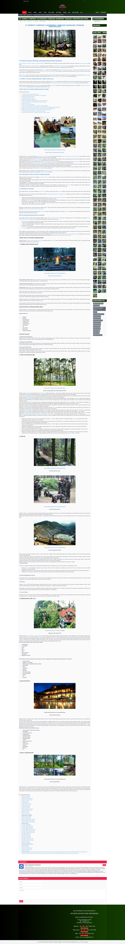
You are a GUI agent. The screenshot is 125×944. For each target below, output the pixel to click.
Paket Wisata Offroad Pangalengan (29, 99)
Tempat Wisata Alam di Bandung (38, 162)
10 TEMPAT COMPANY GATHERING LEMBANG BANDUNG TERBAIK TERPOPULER (54, 26)
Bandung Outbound (63, 851)
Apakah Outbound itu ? (26, 103)
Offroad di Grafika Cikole (27, 847)
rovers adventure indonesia (99, 314)
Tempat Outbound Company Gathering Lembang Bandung (31, 63)
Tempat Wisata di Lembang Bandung (60, 65)
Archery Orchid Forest (98, 334)
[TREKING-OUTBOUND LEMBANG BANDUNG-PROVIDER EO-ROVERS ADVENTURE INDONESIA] (95, 127)
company (24, 413)
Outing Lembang (25, 801)
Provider (60, 69)
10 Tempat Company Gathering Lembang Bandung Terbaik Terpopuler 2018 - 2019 (48, 14)
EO (63, 69)
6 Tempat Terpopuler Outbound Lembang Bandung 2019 (33, 110)
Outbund (87, 166)
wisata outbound (44, 171)
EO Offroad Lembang (26, 836)
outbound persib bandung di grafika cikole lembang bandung (99, 308)
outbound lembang (97, 318)
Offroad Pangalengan (26, 824)
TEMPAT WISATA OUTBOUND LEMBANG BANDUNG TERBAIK (34, 89)
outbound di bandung (61, 197)
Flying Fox (77, 398)
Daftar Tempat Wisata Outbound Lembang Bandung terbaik (65, 233)
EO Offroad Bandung (26, 833)
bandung (26, 407)
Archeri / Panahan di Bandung (28, 104)
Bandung (86, 63)
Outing (72, 853)
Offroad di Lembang (26, 842)
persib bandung (96, 305)
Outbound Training (25, 226)
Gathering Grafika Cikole (27, 810)
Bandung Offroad (25, 845)
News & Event (29, 14)
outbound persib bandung (98, 303)
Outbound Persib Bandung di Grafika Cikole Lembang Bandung (35, 105)
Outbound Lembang (68, 69)
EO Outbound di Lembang (65, 853)
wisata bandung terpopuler (35, 160)
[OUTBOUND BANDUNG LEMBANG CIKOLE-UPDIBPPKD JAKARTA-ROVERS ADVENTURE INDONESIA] (100, 141)
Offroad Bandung (25, 811)
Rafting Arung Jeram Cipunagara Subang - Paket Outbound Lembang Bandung (38, 108)
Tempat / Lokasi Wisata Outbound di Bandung (28, 395)
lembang (42, 393)
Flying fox (25, 411)
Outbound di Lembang (44, 853)
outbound (54, 81)
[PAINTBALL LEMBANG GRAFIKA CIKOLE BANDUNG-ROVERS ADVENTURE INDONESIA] (100, 46)
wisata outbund (42, 191)
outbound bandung (97, 316)
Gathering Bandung (26, 806)
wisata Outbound (28, 410)
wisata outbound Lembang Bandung (39, 168)
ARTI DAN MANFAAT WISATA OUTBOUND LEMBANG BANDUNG (34, 174)
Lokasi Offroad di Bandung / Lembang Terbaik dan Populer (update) (36, 112)
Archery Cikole (96, 332)
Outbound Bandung (77, 69)
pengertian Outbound (44, 177)
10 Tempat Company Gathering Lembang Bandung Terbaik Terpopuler (40, 61)
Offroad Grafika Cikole (26, 816)
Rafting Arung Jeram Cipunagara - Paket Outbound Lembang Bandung (36, 109)
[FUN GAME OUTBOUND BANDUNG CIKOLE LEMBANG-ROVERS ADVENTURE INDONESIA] (100, 41)
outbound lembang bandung (54, 217)
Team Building (25, 221)
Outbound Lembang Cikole (27, 798)
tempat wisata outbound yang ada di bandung (60, 235)
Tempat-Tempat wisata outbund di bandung (71, 156)
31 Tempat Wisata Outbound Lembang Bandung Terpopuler (34, 95)
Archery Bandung (97, 326)
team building (42, 413)
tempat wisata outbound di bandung (49, 161)
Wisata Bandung (37, 85)
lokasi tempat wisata (52, 197)
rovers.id (44, 69)
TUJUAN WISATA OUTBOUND (26, 188)
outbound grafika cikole (98, 320)
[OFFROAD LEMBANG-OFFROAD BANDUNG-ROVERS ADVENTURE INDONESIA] (95, 37)
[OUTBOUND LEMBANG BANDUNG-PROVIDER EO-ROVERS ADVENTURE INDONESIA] (104, 109)
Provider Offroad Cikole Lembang (29, 829)
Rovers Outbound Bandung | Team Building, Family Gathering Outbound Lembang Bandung (41, 107)
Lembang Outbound (72, 851)
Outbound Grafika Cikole (27, 799)
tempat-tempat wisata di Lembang (42, 71)
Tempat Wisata (53, 76)
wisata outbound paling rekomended (35, 240)
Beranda (20, 14)
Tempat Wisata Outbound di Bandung (53, 630)
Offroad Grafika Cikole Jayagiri (28, 820)
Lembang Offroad (25, 846)
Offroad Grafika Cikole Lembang (28, 819)
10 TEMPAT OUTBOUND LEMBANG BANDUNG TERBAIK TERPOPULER (36, 78)
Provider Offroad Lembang (27, 828)
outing (27, 413)
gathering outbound (36, 413)
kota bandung (53, 71)
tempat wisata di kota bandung (43, 156)
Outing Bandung (25, 802)
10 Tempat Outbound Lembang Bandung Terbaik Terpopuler (34, 101)
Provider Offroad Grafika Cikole (28, 831)
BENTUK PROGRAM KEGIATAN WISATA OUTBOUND (31, 215)
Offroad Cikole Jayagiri (26, 814)
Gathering (76, 853)
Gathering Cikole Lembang (27, 808)
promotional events (49, 413)
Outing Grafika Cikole (26, 805)
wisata (30, 402)
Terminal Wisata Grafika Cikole (54, 275)
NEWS (24, 14)
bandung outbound (97, 322)
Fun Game (24, 227)
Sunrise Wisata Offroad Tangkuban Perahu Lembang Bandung (35, 100)
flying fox (74, 418)
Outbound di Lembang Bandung (28, 219)
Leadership (24, 223)
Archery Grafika (96, 330)
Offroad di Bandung (26, 841)
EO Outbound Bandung (81, 851)
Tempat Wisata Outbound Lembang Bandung (53, 170)
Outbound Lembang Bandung (62, 76)
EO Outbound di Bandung (54, 853)
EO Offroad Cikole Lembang (27, 838)
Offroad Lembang (25, 812)
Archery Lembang (97, 328)
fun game (30, 413)
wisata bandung (75, 161)
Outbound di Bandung (38, 158)
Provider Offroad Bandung (27, 825)
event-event (77, 413)
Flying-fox (68, 402)
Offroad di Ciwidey (25, 850)
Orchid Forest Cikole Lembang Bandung (30, 94)
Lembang (82, 63)
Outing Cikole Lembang (27, 803)
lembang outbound (97, 324)
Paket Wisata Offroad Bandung (28, 96)
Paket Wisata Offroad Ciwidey (28, 98)
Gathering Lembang (26, 807)
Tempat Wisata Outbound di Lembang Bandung (29, 65)
